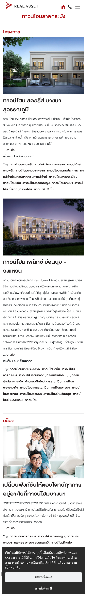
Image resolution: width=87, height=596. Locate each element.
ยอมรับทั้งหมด (43, 577)
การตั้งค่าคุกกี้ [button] (43, 588)
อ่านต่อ (10, 150)
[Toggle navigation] (76, 6)
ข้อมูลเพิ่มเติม (43, 62)
